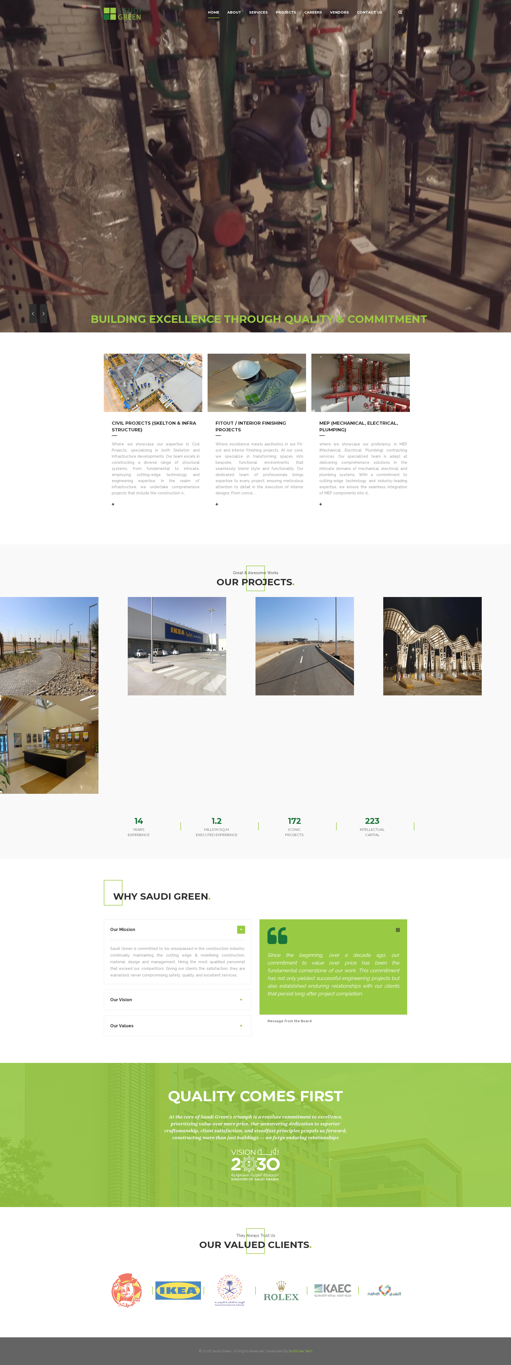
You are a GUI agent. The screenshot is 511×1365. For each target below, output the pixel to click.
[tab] (177, 933)
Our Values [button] (122, 1025)
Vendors (339, 12)
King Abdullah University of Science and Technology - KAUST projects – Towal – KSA (61, 696)
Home (213, 12)
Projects (286, 12)
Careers (313, 12)
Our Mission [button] (122, 929)
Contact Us (369, 12)
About (234, 12)
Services (258, 12)
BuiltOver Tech (300, 1351)
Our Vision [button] (121, 999)
